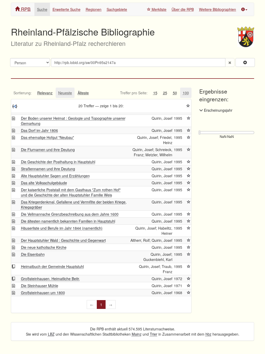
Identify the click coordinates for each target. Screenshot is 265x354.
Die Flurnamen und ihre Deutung (48, 149)
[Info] (244, 9)
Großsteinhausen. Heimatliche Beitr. (50, 278)
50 (175, 92)
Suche (42, 9)
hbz (208, 334)
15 (155, 92)
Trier (153, 334)
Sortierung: (22, 92)
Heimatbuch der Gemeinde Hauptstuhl (52, 266)
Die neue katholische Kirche (44, 247)
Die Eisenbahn (33, 254)
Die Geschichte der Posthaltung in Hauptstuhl (58, 161)
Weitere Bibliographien (217, 9)
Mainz (137, 334)
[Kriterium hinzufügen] (245, 62)
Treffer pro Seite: (134, 92)
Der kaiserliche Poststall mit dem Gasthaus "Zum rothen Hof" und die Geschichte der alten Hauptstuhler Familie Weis (71, 192)
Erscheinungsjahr (217, 110)
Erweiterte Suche (66, 9)
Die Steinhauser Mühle (39, 285)
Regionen (93, 9)
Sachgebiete (117, 9)
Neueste (65, 92)
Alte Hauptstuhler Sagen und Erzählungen (55, 175)
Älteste (83, 92)
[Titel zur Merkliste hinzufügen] (188, 118)
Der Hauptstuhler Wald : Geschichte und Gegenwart (63, 240)
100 (186, 92)
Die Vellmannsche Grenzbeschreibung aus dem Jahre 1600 (70, 214)
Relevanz (45, 92)
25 (165, 92)
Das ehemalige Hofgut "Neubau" (47, 137)
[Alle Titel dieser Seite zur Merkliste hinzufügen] (188, 105)
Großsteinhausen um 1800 (43, 292)
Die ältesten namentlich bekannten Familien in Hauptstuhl (68, 221)
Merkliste (158, 9)
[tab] (22, 93)
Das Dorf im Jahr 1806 (39, 130)
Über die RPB (183, 9)
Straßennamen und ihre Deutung (48, 168)
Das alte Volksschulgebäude (44, 182)
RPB (25, 8)
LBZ (51, 334)
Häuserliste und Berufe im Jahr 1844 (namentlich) (61, 228)
